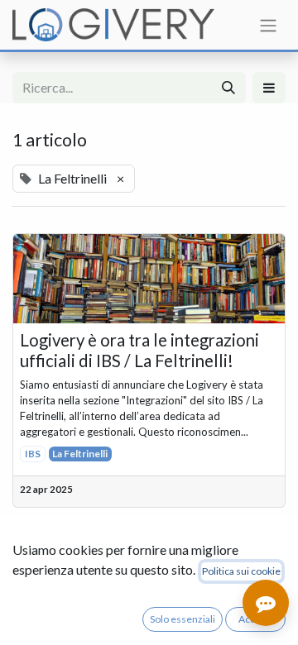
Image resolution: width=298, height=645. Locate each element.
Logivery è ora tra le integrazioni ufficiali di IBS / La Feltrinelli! (139, 350)
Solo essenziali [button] (182, 619)
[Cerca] (228, 87)
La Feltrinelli (80, 453)
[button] (269, 87)
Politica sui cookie (241, 571)
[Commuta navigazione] (268, 25)
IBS (33, 453)
